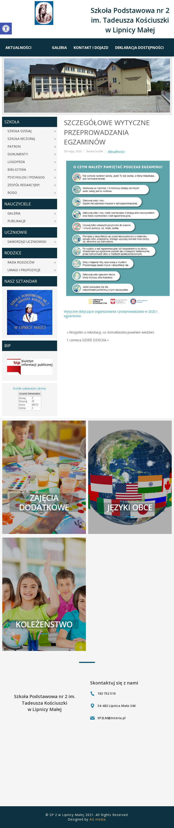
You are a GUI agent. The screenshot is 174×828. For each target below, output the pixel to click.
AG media (97, 819)
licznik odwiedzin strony (29, 388)
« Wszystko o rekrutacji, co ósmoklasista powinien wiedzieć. (111, 332)
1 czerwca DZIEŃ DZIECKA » (88, 340)
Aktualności (116, 151)
